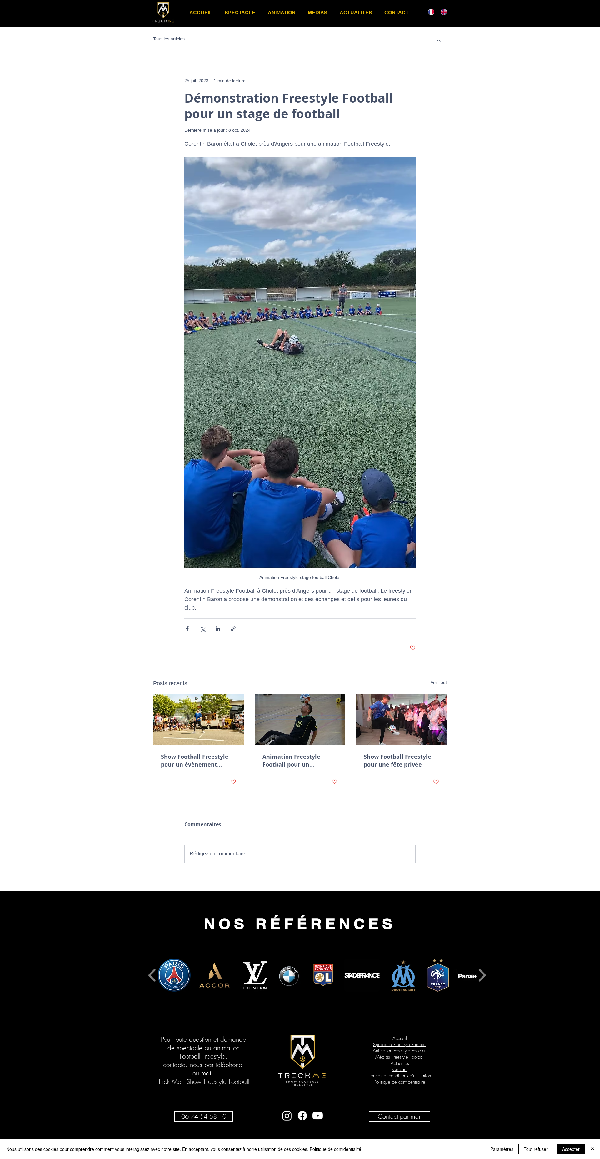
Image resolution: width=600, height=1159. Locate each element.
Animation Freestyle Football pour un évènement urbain (291, 760)
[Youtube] (318, 1116)
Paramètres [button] (501, 1149)
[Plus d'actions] (412, 80)
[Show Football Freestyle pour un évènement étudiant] (198, 719)
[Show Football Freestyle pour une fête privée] (401, 719)
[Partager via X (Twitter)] (203, 629)
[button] (439, 39)
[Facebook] (302, 1116)
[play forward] (482, 975)
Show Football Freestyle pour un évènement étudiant (194, 760)
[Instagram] (287, 1116)
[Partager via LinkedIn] (218, 629)
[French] (430, 11)
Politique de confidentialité (335, 1149)
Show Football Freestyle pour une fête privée (397, 760)
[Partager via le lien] (233, 629)
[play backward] (152, 975)
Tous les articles (169, 38)
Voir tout (439, 682)
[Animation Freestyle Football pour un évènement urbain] (300, 719)
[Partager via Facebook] (187, 629)
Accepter (571, 1149)
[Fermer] (592, 1149)
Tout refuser (536, 1149)
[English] (442, 11)
